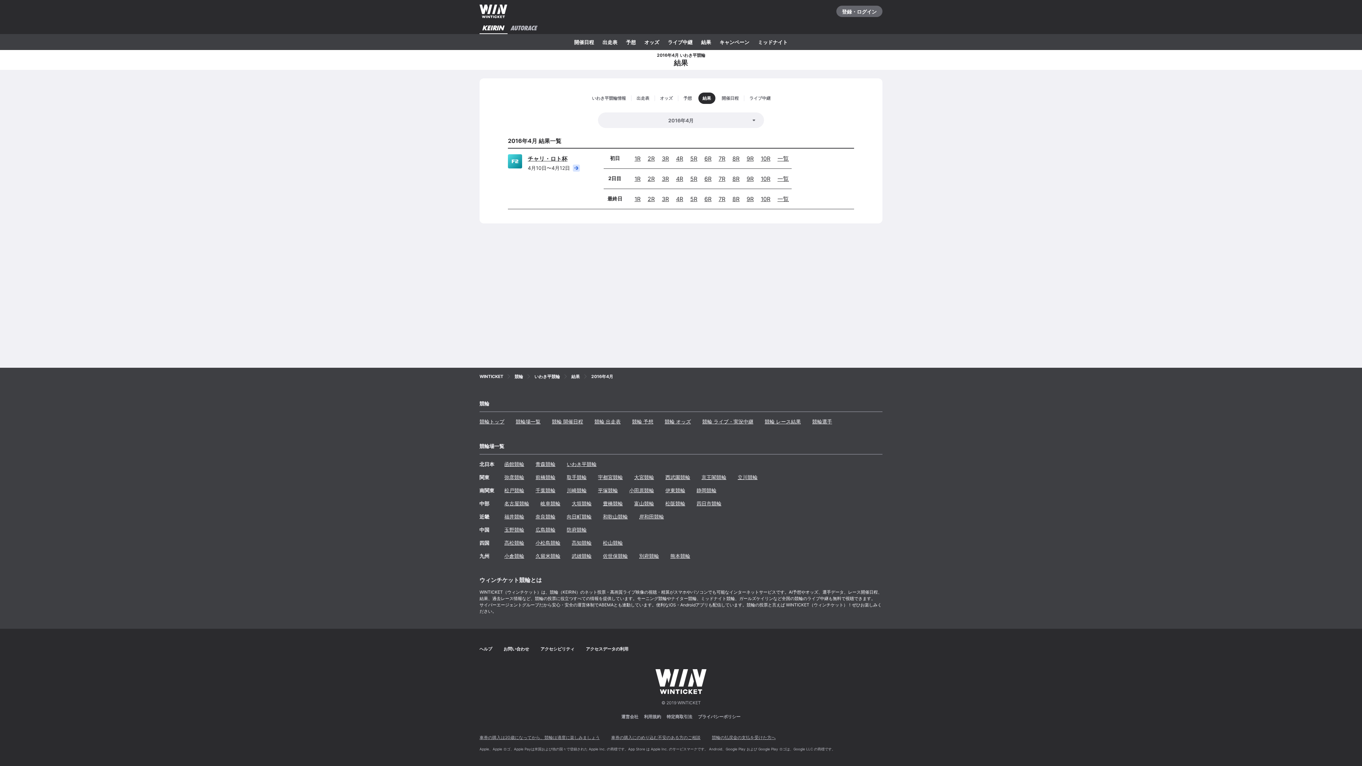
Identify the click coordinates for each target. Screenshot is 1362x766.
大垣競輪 (582, 503)
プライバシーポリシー (719, 716)
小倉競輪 (514, 556)
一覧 (783, 158)
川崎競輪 (577, 490)
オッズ (651, 42)
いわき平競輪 (582, 464)
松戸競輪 (514, 490)
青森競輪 (545, 464)
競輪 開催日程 (567, 421)
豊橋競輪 (613, 503)
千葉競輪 (545, 490)
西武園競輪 (677, 477)
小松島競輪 (548, 543)
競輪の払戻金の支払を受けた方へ (744, 737)
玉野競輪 (514, 530)
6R (708, 158)
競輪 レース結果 (783, 421)
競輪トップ (492, 421)
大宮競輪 (644, 477)
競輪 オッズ (678, 421)
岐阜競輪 (550, 503)
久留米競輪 (548, 556)
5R (693, 158)
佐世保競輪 (615, 556)
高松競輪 (514, 543)
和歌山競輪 (615, 517)
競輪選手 (822, 421)
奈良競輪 (545, 517)
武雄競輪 (582, 556)
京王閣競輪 (714, 477)
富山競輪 (644, 503)
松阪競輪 (675, 503)
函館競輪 (514, 464)
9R (750, 158)
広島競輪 (545, 530)
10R (765, 158)
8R (736, 158)
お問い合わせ (516, 648)
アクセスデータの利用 (607, 648)
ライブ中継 (680, 42)
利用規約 (652, 716)
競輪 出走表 (607, 421)
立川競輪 (748, 477)
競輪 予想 (642, 421)
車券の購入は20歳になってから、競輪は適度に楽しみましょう (540, 737)
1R (638, 158)
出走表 (610, 42)
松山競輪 (613, 543)
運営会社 (629, 716)
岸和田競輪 (651, 517)
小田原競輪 (641, 490)
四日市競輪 (709, 503)
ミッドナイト (773, 42)
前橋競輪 (545, 477)
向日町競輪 (579, 517)
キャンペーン (734, 42)
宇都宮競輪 (610, 477)
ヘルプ (486, 648)
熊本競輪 (680, 556)
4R (679, 158)
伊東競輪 (675, 490)
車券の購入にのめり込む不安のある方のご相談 (656, 737)
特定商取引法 (679, 716)
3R (665, 158)
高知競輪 (582, 543)
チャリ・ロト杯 (548, 158)
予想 (631, 42)
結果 (706, 42)
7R (722, 158)
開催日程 (584, 42)
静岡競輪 (706, 490)
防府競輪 (577, 530)
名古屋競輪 (516, 503)
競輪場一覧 (528, 421)
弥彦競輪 (514, 477)
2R (651, 158)
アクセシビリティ (558, 648)
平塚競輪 (608, 490)
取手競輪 (577, 477)
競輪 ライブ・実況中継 (727, 421)
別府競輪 (649, 556)
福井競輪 (514, 517)
